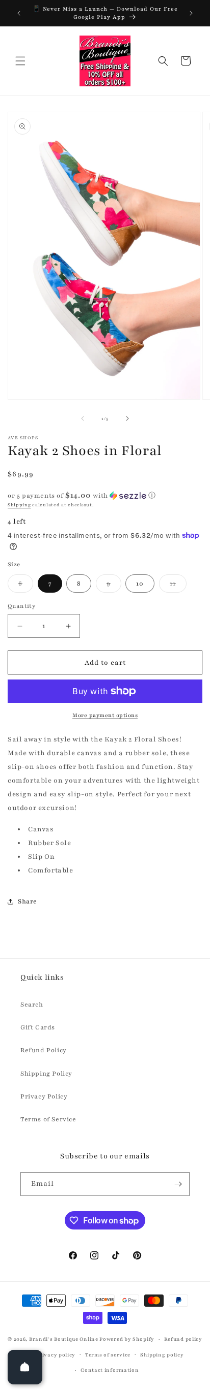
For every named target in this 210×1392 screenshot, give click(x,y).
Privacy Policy (43, 1096)
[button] (20, 61)
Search (31, 1004)
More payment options (105, 715)
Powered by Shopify (126, 1339)
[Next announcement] (191, 13)
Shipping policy (162, 1354)
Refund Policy (43, 1050)
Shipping (19, 505)
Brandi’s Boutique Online (63, 1339)
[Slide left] (82, 418)
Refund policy (183, 1339)
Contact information (110, 1370)
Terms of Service (48, 1119)
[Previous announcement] (19, 13)
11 (178, 586)
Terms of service (107, 1354)
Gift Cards (37, 1027)
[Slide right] (127, 418)
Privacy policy (55, 1354)
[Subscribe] (178, 1184)
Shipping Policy (46, 1074)
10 (140, 583)
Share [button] (27, 901)
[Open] (25, 1367)
